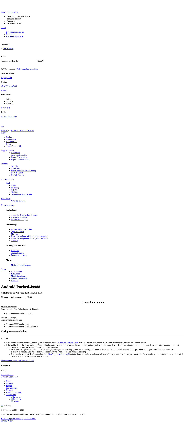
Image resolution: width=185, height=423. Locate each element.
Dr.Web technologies (19, 219)
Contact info (11, 395)
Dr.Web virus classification (21, 229)
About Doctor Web (13, 146)
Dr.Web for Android (67, 343)
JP (20, 130)
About (13, 185)
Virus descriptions (18, 201)
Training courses (17, 253)
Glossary (14, 241)
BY (29, 130)
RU (2, 130)
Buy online (10, 34)
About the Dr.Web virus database (24, 215)
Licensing (15, 187)
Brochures (15, 251)
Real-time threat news (19, 278)
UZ (26, 130)
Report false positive (19, 157)
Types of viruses (17, 232)
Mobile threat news (18, 276)
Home (8, 381)
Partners (9, 390)
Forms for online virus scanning (23, 170)
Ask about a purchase (14, 36)
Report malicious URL (20, 159)
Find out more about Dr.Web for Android (17, 361)
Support (9, 386)
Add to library (8, 49)
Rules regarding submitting (27, 69)
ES (12, 130)
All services (15, 153)
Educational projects (19, 255)
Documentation (13, 21)
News (8, 144)
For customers (11, 388)
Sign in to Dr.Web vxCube (21, 194)
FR (15, 130)
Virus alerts (15, 274)
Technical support (14, 19)
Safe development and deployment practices (18, 418)
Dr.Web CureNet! (18, 175)
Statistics (14, 192)
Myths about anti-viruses (21, 265)
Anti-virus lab (11, 142)
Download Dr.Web (14, 23)
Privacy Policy (7, 421)
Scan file (14, 166)
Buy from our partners (15, 32)
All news (14, 280)
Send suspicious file (19, 155)
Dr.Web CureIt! (17, 173)
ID (32, 130)
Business (9, 383)
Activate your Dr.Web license (18, 16)
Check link (15, 168)
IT (18, 130)
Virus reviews (16, 271)
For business (11, 139)
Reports (14, 190)
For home (10, 137)
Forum (3, 90)
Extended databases (19, 217)
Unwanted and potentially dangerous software (29, 236)
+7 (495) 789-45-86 (9, 86)
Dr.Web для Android (59, 354)
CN (6, 130)
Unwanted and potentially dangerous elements (29, 238)
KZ (23, 130)
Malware (14, 234)
